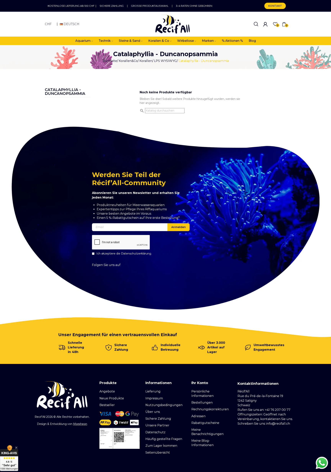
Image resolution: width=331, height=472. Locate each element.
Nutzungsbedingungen (164, 405)
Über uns (152, 412)
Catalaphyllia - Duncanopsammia (65, 92)
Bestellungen (202, 402)
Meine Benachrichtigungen (207, 432)
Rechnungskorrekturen (210, 409)
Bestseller (107, 405)
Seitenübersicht (157, 452)
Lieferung (153, 391)
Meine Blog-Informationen (202, 443)
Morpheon (80, 424)
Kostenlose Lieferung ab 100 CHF (72, 5)
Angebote (107, 391)
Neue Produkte (111, 398)
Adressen (198, 416)
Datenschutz (155, 432)
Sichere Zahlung (112, 5)
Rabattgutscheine (205, 423)
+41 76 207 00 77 (277, 410)
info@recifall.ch (278, 423)
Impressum (154, 398)
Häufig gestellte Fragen (163, 439)
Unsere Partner (157, 425)
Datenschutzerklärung (136, 253)
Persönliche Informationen (202, 393)
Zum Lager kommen (161, 445)
